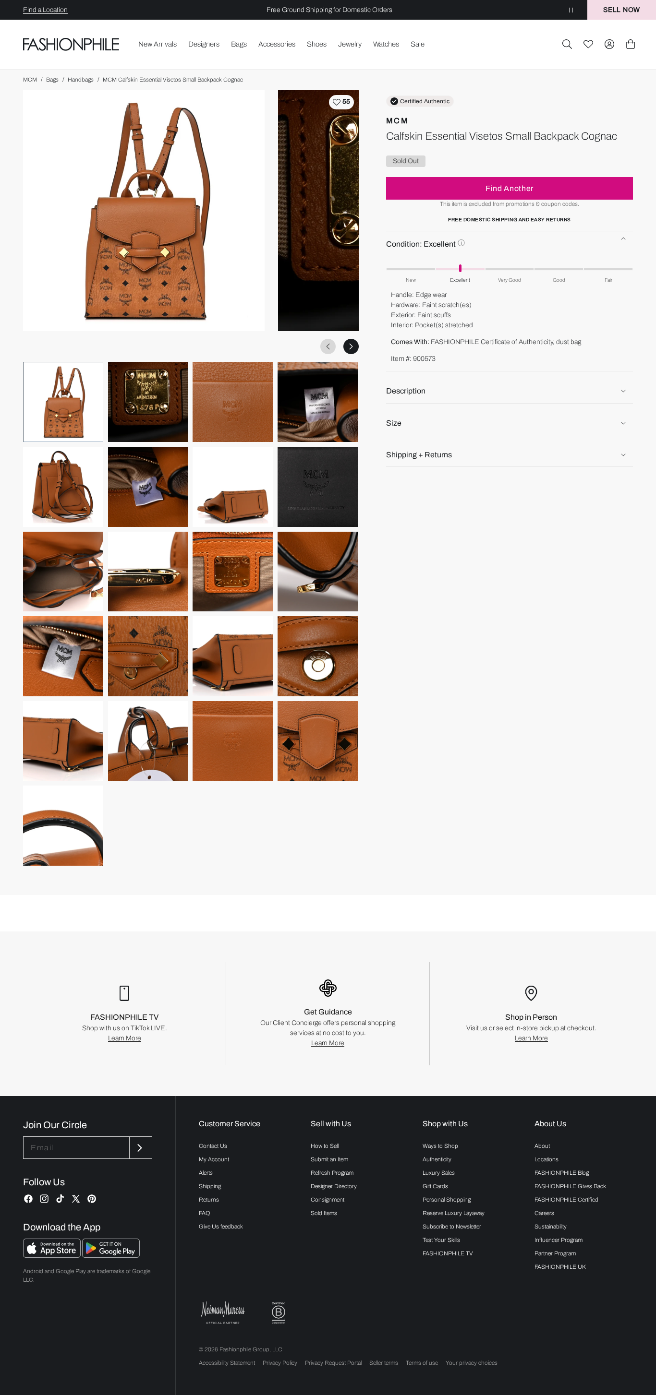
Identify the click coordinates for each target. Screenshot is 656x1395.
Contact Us (213, 1146)
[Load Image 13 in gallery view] (63, 656)
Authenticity (437, 1159)
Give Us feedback (221, 1226)
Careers (544, 1213)
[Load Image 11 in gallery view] (233, 572)
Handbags (81, 79)
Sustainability (551, 1226)
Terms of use (422, 1362)
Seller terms (383, 1362)
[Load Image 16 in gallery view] (318, 656)
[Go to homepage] (71, 44)
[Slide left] (328, 346)
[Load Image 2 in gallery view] (148, 402)
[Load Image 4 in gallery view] (318, 402)
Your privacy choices (472, 1362)
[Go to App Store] (52, 1255)
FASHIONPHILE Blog (562, 1172)
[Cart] (630, 44)
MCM (30, 79)
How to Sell (325, 1146)
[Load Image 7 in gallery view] (233, 487)
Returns (209, 1199)
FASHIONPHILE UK (560, 1267)
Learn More (124, 1038)
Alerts (206, 1172)
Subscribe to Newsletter (452, 1226)
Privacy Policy (280, 1362)
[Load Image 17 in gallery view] (63, 741)
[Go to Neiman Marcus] (223, 1312)
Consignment (327, 1199)
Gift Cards (435, 1186)
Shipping (210, 1186)
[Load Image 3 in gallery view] (233, 402)
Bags (52, 79)
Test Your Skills (441, 1240)
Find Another (510, 188)
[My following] (588, 44)
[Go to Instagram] (44, 1198)
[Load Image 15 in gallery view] (233, 656)
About (542, 1146)
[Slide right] (351, 346)
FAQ (204, 1213)
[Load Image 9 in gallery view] (63, 572)
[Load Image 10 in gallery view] (148, 572)
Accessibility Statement (227, 1362)
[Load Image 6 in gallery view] (148, 487)
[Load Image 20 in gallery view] (318, 741)
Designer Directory (334, 1186)
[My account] (609, 44)
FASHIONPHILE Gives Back (570, 1186)
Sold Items (324, 1213)
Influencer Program (559, 1240)
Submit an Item (329, 1159)
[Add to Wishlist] (341, 102)
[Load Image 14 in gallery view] (148, 656)
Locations (547, 1159)
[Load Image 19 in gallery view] (233, 741)
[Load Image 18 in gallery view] (148, 741)
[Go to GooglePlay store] (111, 1255)
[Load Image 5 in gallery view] (63, 487)
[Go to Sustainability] (278, 1313)
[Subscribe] (139, 1147)
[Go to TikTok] (60, 1198)
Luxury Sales (439, 1172)
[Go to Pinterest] (91, 1198)
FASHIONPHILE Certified (566, 1199)
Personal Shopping (447, 1199)
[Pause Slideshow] (571, 10)
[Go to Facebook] (28, 1198)
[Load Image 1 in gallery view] (63, 402)
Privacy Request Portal (333, 1362)
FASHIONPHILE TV (448, 1253)
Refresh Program (332, 1172)
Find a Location (45, 9)
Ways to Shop (440, 1146)
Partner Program (555, 1253)
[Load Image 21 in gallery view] (63, 826)
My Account (214, 1159)
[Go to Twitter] (76, 1198)
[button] (567, 44)
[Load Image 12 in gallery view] (318, 572)
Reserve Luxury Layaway (454, 1213)
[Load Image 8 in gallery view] (318, 487)
